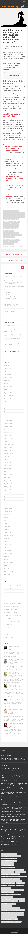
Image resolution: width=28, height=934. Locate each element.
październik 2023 (9, 450)
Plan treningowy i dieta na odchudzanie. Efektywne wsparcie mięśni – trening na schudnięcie (14, 784)
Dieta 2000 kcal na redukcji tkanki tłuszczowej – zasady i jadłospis (16, 725)
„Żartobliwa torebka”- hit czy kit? (9, 780)
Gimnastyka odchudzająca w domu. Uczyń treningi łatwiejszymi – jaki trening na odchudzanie (14, 807)
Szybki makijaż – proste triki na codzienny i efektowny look (14, 330)
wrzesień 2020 (9, 493)
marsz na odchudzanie (9, 230)
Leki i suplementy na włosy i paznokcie (11, 811)
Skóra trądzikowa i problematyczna (14, 615)
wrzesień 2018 (9, 535)
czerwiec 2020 (9, 502)
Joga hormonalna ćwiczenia (8, 872)
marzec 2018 (8, 553)
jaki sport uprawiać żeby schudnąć (11, 226)
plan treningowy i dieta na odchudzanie (12, 235)
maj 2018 (7, 547)
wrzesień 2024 (9, 429)
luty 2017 (7, 575)
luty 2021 (7, 477)
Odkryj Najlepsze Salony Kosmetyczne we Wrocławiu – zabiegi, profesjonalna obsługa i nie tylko (13, 759)
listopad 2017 (8, 565)
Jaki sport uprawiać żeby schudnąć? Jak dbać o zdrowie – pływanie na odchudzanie (15, 178)
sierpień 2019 (8, 514)
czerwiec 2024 (9, 438)
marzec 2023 (8, 465)
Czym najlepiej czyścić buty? (16, 699)
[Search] (22, 267)
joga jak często (5, 874)
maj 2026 (7, 371)
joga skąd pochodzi (6, 881)
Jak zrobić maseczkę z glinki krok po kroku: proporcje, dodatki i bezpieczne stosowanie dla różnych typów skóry (13, 687)
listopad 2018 (8, 529)
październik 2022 (9, 468)
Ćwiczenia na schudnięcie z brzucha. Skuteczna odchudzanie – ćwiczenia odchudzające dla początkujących (13, 820)
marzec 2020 (8, 511)
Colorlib (19, 930)
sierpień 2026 (8, 365)
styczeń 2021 (8, 481)
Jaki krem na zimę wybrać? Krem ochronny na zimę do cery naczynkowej (14, 754)
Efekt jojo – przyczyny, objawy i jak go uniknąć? (13, 334)
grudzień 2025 (9, 386)
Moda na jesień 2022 (6, 773)
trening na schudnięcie (9, 244)
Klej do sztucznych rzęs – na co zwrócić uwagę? (13, 277)
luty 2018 (7, 556)
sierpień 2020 (8, 496)
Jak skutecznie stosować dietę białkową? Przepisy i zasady (14, 343)
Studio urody (6, 48)
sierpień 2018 (8, 538)
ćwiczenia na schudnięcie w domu (11, 219)
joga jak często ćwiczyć (15, 874)
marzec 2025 (8, 414)
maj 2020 (7, 505)
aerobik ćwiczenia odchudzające (14, 76)
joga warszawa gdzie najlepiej (8, 883)
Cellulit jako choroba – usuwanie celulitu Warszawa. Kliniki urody (11, 769)
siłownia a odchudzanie (9, 237)
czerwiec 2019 (9, 520)
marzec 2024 (8, 447)
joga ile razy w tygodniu (20, 872)
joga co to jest (21, 869)
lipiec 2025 (8, 402)
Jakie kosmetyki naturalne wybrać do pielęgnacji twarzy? (13, 293)
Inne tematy (9, 600)
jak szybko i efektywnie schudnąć (11, 223)
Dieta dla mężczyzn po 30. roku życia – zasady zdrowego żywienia (13, 326)
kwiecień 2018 (9, 550)
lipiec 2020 (8, 499)
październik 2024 (9, 426)
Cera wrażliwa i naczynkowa (13, 591)
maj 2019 (7, 523)
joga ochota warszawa (7, 878)
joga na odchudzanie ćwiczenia (10, 228)
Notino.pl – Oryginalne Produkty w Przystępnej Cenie (13, 788)
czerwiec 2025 (9, 405)
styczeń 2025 (8, 417)
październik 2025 (9, 393)
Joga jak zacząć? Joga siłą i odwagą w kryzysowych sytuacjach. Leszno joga (14, 793)
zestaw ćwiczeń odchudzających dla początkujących (13, 910)
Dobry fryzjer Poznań (6, 856)
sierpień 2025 (8, 399)
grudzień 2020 (9, 484)
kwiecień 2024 (9, 444)
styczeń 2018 (8, 559)
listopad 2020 (8, 487)
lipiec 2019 (8, 517)
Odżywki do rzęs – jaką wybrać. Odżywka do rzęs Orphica (13, 776)
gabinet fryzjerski (16, 856)
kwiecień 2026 (9, 374)
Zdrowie (8, 627)
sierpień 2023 (8, 456)
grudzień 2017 (9, 562)
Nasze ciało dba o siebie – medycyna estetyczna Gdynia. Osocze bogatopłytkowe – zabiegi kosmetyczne (14, 298)
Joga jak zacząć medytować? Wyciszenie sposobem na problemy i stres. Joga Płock (14, 288)
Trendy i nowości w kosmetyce (13, 621)
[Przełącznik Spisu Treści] (19, 73)
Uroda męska (9, 624)
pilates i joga (20, 890)
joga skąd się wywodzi (17, 881)
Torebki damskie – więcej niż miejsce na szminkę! (13, 799)
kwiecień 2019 (9, 526)
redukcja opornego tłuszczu (8, 899)
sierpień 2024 (8, 432)
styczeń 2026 (8, 383)
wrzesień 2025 (9, 396)
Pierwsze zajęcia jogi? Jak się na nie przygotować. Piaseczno (12, 310)
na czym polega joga (6, 887)
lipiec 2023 (8, 459)
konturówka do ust (20, 883)
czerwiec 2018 (9, 544)
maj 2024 (7, 441)
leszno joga (4, 885)
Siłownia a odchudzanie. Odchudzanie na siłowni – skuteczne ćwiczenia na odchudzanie (13, 815)
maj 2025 (7, 408)
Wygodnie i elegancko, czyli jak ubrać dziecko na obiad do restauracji (13, 803)
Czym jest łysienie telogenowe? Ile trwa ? (11, 796)
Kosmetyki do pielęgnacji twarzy (9, 834)
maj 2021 (7, 471)
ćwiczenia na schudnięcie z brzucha (9, 919)
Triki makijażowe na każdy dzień (9, 844)
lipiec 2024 (8, 435)
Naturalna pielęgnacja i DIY (12, 606)
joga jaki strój (5, 876)
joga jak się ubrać (22, 876)
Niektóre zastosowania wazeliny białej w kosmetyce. (11, 764)
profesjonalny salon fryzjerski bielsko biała (11, 894)
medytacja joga (19, 885)
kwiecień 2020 (9, 508)
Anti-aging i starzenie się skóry (13, 585)
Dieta (7, 594)
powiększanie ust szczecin (7, 892)
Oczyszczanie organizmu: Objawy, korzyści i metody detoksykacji (12, 339)
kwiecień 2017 (9, 572)
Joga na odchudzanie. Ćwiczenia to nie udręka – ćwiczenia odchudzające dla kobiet (15, 148)
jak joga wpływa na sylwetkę (8, 865)
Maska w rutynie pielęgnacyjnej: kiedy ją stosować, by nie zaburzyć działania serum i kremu (13, 674)
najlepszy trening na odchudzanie (11, 233)
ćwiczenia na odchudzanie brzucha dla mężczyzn (12, 213)
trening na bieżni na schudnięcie (11, 242)
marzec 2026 (8, 377)
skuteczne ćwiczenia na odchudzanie (12, 239)
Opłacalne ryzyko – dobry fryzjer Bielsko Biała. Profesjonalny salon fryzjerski (12, 837)
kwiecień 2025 (9, 411)
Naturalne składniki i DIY (12, 609)
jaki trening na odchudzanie (8, 863)
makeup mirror (11, 885)
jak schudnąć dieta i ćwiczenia (12, 75)
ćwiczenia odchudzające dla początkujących (11, 921)
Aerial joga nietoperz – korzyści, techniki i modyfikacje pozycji (12, 648)
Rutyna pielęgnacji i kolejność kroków (15, 612)
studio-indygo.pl (16, 46)
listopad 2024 (8, 423)
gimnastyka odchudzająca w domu (9, 858)
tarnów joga (21, 901)
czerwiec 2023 (9, 462)
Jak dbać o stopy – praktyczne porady (10, 841)
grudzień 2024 (9, 420)
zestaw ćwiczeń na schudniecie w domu (12, 246)
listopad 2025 (8, 389)
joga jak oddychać (13, 876)
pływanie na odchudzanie (7, 896)
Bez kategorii (9, 588)
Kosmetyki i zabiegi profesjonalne (14, 603)
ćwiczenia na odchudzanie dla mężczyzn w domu (13, 216)
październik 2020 (9, 490)
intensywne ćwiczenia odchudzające (12, 221)
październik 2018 (9, 532)
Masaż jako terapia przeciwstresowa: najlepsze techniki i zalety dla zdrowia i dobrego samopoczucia (13, 282)
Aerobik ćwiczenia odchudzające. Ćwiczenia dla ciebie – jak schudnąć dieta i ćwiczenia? (13, 830)
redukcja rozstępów (19, 899)
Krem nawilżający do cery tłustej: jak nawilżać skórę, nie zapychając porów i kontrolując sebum (14, 711)
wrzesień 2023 (9, 453)
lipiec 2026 (8, 368)
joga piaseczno (16, 878)
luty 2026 (7, 380)
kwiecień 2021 (9, 474)
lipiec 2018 (8, 541)
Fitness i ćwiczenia (10, 597)
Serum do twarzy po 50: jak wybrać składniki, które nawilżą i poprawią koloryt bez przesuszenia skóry (14, 661)
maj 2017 (7, 569)
